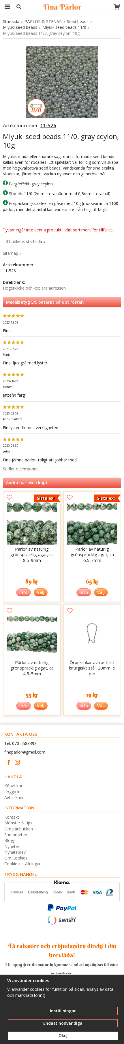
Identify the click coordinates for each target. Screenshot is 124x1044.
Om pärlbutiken (18, 829)
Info (23, 592)
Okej (63, 1035)
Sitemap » (12, 253)
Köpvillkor (13, 785)
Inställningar (63, 1010)
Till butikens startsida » (24, 241)
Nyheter (11, 846)
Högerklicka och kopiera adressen (34, 288)
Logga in (12, 791)
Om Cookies (15, 858)
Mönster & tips (18, 823)
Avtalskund (14, 797)
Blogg (9, 840)
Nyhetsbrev (15, 852)
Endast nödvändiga (62, 1023)
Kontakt (11, 817)
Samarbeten (15, 834)
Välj (40, 592)
